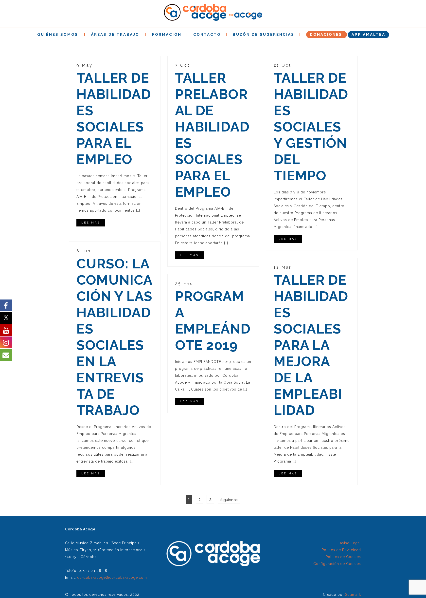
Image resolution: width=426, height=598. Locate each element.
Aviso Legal (350, 543)
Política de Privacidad (341, 550)
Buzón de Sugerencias (263, 34)
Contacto (207, 34)
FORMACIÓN (166, 34)
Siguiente (229, 499)
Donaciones (326, 34)
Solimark (353, 595)
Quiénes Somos (57, 34)
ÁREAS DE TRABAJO (115, 34)
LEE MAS (90, 222)
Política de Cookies (343, 557)
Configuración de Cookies (337, 564)
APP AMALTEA (368, 34)
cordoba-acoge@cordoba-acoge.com (112, 577)
